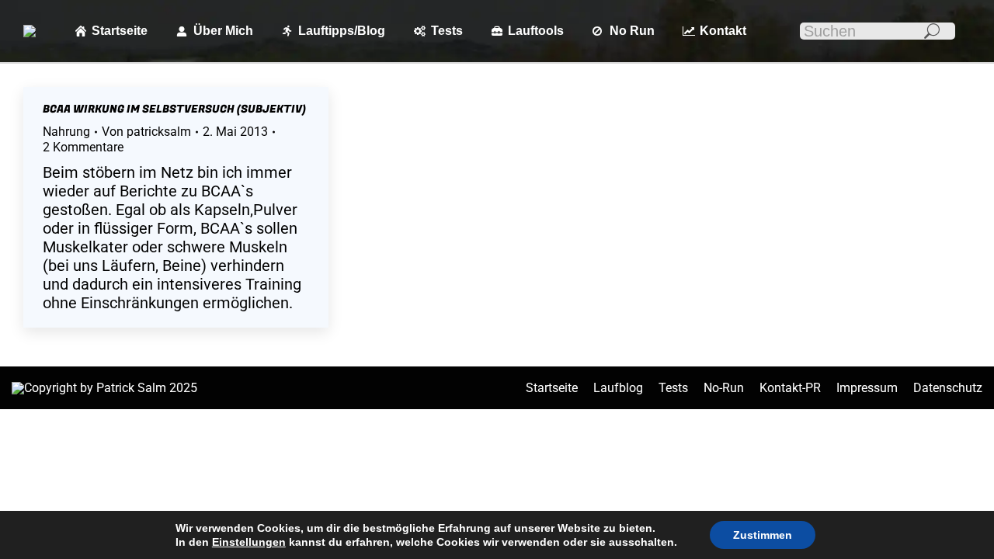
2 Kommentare (83, 147)
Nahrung (66, 131)
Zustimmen (762, 535)
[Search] (932, 31)
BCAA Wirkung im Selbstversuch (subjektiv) (174, 109)
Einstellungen (249, 542)
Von (146, 131)
